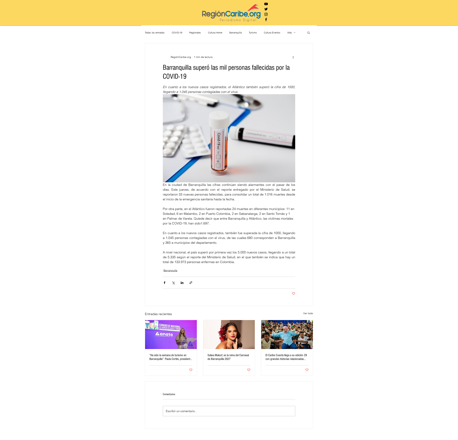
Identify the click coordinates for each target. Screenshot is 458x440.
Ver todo (308, 313)
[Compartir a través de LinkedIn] (182, 282)
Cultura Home (215, 32)
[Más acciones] (293, 57)
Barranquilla (235, 32)
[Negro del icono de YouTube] (266, 4)
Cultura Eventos (272, 32)
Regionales (195, 32)
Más (290, 32)
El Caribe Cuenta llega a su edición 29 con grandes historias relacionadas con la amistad (286, 357)
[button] (308, 32)
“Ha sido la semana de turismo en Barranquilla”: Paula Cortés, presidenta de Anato (170, 357)
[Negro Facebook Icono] (266, 19)
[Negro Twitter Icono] (266, 9)
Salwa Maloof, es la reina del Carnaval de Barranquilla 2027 (228, 357)
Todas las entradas (155, 32)
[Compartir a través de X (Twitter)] (173, 282)
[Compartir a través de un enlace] (191, 282)
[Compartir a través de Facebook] (164, 282)
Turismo (253, 32)
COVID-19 (177, 32)
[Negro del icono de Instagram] (266, 14)
